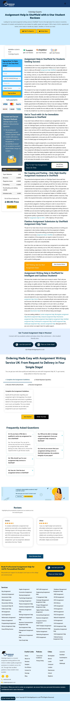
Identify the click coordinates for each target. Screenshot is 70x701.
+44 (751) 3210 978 (25, 344)
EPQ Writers (57, 603)
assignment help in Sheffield (45, 235)
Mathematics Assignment (9, 618)
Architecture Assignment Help (26, 636)
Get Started (27, 417)
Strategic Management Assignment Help (42, 601)
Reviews (27, 662)
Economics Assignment (25, 592)
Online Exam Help (6, 609)
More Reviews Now (35, 556)
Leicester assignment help (47, 324)
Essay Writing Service (7, 629)
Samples (27, 664)
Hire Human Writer (59, 264)
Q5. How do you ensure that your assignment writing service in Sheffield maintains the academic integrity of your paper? (48, 452)
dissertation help (35, 311)
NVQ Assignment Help (60, 626)
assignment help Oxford (31, 299)
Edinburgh (62, 663)
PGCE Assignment (59, 615)
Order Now (44, 31)
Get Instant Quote (9, 698)
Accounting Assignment (42, 615)
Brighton (50, 676)
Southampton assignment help (43, 321)
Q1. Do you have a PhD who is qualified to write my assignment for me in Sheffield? (19, 436)
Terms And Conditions (39, 657)
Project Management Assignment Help (42, 606)
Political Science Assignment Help (58, 638)
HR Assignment (6, 612)
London (50, 667)
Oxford (50, 673)
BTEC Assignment (59, 600)
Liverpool (50, 664)
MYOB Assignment (59, 597)
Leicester (62, 652)
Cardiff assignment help (59, 321)
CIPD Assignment (58, 606)
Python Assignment (41, 632)
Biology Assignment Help (26, 615)
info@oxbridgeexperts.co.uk (9, 682)
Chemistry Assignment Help (25, 611)
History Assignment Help (8, 626)
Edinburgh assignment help (32, 324)
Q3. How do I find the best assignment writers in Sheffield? (18, 471)
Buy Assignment (6, 591)
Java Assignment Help (25, 627)
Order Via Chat (41, 417)
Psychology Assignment (25, 598)
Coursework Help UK (7, 606)
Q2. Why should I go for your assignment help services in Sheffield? (17, 460)
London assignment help (47, 314)
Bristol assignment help (34, 317)
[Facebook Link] (3, 676)
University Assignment (8, 594)
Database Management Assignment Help (60, 590)
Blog (26, 676)
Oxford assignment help (41, 319)
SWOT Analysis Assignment (43, 626)
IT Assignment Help (41, 597)
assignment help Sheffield (48, 70)
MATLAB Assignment (42, 589)
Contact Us (28, 670)
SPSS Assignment (41, 637)
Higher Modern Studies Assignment (42, 611)
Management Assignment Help (26, 631)
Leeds (49, 662)
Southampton (63, 658)
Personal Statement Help (43, 629)
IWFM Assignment (59, 612)
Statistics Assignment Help (26, 607)
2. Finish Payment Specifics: (42, 380)
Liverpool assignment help (48, 317)
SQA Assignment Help (60, 634)
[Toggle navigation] (65, 3)
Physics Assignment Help (26, 604)
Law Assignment (6, 615)
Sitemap (27, 673)
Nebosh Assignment (59, 618)
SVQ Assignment (58, 623)
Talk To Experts (29, 31)
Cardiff (61, 660)
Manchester (51, 670)
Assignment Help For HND (37, 218)
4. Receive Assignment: (35, 385)
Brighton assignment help (55, 319)
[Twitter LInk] (7, 676)
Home (26, 656)
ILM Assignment (58, 620)
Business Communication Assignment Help (26, 623)
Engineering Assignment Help (43, 593)
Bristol (50, 659)
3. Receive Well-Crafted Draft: (14, 385)
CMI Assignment (58, 609)
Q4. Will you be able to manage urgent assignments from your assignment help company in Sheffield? (47, 437)
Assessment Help (6, 597)
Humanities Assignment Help (60, 630)
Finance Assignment (7, 620)
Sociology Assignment (25, 601)
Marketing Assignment (42, 634)
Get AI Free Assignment (59, 165)
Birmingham (51, 656)
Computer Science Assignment (41, 622)
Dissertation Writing (7, 603)
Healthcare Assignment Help (25, 619)
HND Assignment (58, 594)
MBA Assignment (6, 600)
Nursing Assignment (24, 595)
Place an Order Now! (47, 344)
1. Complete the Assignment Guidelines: (17, 380)
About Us (27, 659)
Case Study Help (23, 640)
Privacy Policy (40, 661)
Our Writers (28, 667)
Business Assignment (42, 618)
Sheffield (55, 273)
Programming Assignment (9, 623)
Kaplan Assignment (24, 589)
